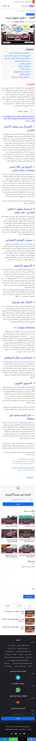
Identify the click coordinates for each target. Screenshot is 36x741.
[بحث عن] (8, 7)
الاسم (33, 588)
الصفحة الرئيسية (30, 10)
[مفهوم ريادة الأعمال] (27, 519)
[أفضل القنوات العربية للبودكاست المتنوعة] (9, 533)
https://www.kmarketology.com (26, 470)
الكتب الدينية (28, 657)
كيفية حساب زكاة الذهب (20, 666)
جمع (30, 605)
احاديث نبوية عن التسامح (22, 648)
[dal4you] (28, 6)
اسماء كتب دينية (11, 648)
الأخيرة (19, 605)
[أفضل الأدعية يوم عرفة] (9, 519)
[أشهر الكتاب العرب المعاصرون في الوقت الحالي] (27, 548)
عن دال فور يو (23, 729)
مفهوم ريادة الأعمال (30, 526)
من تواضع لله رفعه (8, 666)
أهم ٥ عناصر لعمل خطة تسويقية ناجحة (22, 461)
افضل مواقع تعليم (9, 651)
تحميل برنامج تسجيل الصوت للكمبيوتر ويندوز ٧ (22, 663)
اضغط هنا (27, 120)
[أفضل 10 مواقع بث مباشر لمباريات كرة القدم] (30, 613)
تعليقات (7, 605)
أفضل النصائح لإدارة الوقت (22, 645)
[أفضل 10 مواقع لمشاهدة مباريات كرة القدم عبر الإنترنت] (30, 621)
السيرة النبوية (8, 654)
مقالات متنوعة (21, 10)
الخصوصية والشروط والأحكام (11, 729)
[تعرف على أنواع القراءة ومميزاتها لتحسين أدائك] (9, 548)
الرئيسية (29, 729)
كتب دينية (30, 666)
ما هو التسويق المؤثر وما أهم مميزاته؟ (22, 463)
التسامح (20, 654)
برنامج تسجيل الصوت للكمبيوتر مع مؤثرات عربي (18, 660)
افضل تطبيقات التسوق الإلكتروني (23, 651)
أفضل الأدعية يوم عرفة (11, 526)
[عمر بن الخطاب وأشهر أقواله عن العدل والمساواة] (27, 533)
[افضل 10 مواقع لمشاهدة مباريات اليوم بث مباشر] (30, 629)
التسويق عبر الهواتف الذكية (25, 459)
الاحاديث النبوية (28, 654)
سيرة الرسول (7, 663)
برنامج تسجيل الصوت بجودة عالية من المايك (14, 657)
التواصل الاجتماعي (23, 244)
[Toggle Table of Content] (31, 111)
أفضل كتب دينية (11, 645)
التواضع (14, 654)
